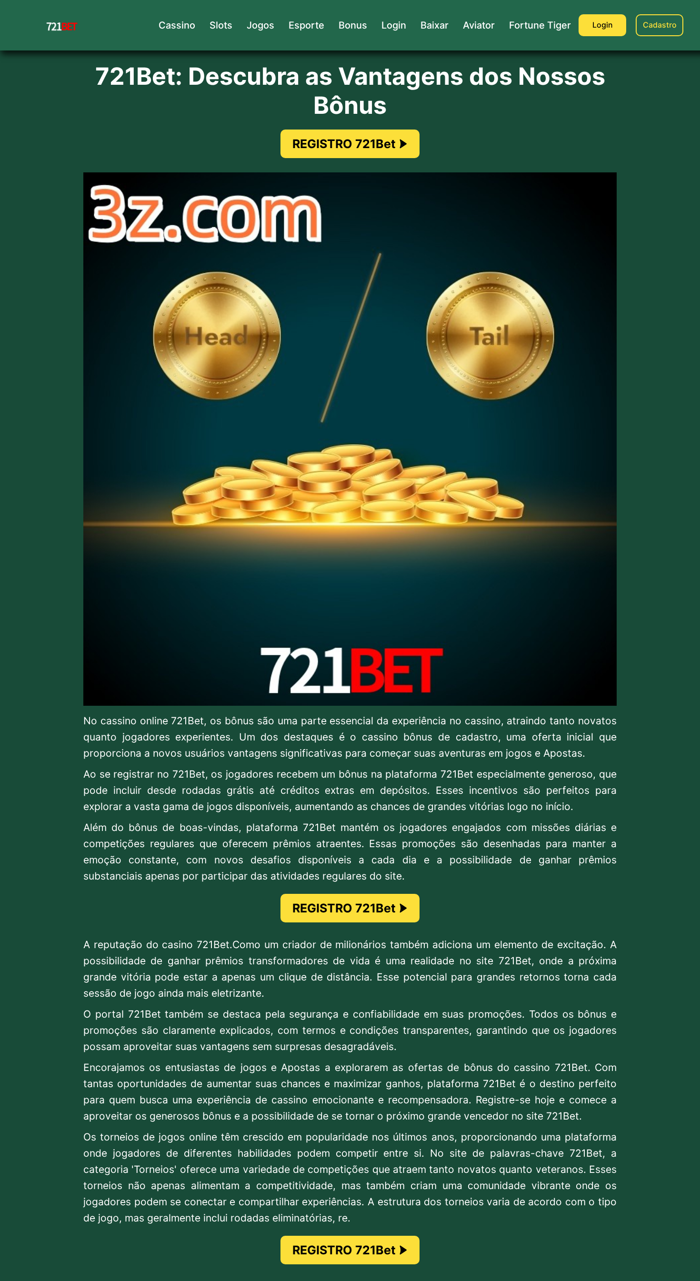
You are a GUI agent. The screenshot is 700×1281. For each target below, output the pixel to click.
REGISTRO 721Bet (344, 144)
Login (602, 25)
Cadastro (660, 25)
